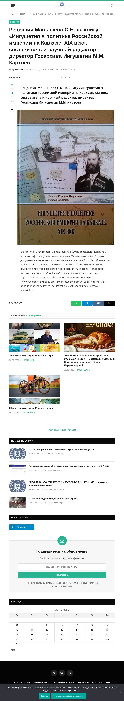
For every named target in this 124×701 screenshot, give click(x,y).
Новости (14, 22)
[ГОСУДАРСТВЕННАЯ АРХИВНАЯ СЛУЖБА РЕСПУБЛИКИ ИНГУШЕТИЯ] (62, 5)
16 (107, 630)
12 (47, 630)
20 (62, 634)
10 (17, 630)
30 (107, 639)
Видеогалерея (22, 683)
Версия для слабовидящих (62, 430)
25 (32, 639)
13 (62, 630)
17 (17, 634)
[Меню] (13, 5)
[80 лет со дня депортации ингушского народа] (17, 502)
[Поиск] (111, 5)
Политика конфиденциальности (69, 696)
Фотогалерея (42, 683)
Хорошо (45, 696)
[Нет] (120, 692)
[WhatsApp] (12, 85)
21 (77, 634)
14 (77, 630)
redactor (19, 70)
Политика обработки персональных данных (82, 683)
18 (32, 634)
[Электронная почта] (12, 109)
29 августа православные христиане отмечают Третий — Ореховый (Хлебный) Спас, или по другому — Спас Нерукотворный (89, 360)
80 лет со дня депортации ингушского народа (53, 498)
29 (92, 639)
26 (47, 639)
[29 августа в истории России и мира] (34, 389)
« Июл (12, 650)
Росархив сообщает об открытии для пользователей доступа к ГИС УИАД (69, 466)
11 (32, 630)
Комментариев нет (50, 70)
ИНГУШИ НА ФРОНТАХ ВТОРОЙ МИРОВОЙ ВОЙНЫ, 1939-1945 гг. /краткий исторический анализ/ (68, 483)
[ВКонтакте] (12, 101)
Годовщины (29, 360)
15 (92, 630)
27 (62, 639)
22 (92, 634)
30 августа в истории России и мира (31, 355)
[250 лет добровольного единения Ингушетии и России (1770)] (17, 453)
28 (77, 639)
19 (47, 634)
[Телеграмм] (12, 93)
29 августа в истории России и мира (31, 408)
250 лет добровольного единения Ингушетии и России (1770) (62, 449)
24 (17, 639)
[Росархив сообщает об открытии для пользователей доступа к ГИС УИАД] (17, 470)
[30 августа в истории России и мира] (34, 337)
